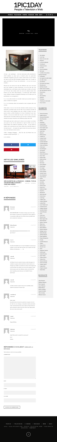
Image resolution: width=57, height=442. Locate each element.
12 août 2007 (33, 256)
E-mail (5, 388)
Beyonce (42, 133)
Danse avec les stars (44, 58)
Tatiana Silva (42, 259)
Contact (33, 427)
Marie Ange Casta (43, 218)
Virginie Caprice (43, 264)
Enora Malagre (43, 164)
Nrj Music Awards (43, 87)
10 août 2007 (33, 206)
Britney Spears (43, 134)
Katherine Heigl (43, 189)
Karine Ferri (42, 187)
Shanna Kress (43, 245)
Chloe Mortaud (42, 280)
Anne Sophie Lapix (44, 127)
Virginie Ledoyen (43, 268)
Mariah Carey (42, 217)
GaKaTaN (21, 33)
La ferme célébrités (44, 62)
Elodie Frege (42, 157)
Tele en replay (42, 293)
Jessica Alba (42, 180)
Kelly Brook (42, 192)
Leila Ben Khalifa (43, 210)
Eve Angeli (42, 168)
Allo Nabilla (42, 55)
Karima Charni (43, 185)
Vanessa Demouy (43, 261)
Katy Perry (42, 190)
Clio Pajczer (42, 150)
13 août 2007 (33, 316)
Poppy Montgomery (44, 238)
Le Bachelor (42, 76)
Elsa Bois (42, 161)
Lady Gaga (42, 197)
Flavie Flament (43, 171)
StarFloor (42, 97)
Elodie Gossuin (43, 159)
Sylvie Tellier (43, 255)
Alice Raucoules (43, 119)
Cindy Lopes (42, 147)
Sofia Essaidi (42, 252)
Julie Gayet (42, 183)
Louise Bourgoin (43, 211)
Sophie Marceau (43, 254)
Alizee (41, 120)
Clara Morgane (43, 148)
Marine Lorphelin (42, 289)
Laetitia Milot (42, 203)
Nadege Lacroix (43, 231)
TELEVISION (17, 14)
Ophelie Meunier (43, 234)
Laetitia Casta (42, 199)
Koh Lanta (42, 71)
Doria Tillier (42, 155)
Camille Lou (42, 136)
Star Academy (43, 95)
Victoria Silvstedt (43, 262)
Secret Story (42, 92)
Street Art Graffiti (42, 291)
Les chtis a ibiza (43, 79)
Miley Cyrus (42, 224)
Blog (36, 33)
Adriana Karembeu (44, 113)
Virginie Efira (42, 266)
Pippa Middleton (43, 236)
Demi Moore (42, 152)
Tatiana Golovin (43, 257)
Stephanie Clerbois (44, 250)
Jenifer (41, 178)
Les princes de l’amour (44, 83)
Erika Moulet (42, 166)
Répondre (12, 208)
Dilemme (42, 60)
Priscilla (41, 240)
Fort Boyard (42, 64)
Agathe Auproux (43, 115)
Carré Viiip (42, 57)
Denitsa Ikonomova (44, 154)
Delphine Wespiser (42, 282)
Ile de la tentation (43, 69)
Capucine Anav (43, 140)
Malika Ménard (42, 287)
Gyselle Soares (43, 173)
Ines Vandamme (43, 175)
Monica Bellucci (43, 227)
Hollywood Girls (43, 65)
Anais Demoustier (43, 125)
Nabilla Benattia (43, 232)
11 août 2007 (33, 239)
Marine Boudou (43, 220)
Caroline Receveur (44, 143)
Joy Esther (42, 182)
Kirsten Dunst (42, 196)
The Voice (42, 99)
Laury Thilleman (42, 286)
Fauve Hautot (42, 169)
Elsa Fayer (42, 162)
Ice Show (42, 67)
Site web (6, 396)
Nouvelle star (43, 85)
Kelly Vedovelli (43, 194)
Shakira (41, 243)
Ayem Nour (42, 131)
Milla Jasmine (42, 225)
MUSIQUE (31, 14)
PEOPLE (10, 14)
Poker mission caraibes (44, 88)
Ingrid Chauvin (43, 176)
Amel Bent (42, 122)
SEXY (40, 14)
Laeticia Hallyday (43, 201)
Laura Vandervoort (44, 204)
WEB (36, 14)
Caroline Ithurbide (43, 141)
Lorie (41, 213)
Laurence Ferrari (43, 206)
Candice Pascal (43, 138)
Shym (41, 248)
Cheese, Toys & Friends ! (13, 181)
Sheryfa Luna (42, 246)
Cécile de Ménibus (44, 145)
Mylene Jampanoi (43, 229)
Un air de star (43, 102)
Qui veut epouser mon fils (45, 90)
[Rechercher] (52, 14)
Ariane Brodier (43, 129)
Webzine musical (42, 294)
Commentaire (7, 354)
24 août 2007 (33, 329)
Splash (41, 94)
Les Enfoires (42, 81)
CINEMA (24, 14)
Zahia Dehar (42, 269)
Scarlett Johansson (44, 241)
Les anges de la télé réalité (46, 78)
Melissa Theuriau (43, 222)
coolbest (19, 347)
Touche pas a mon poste (45, 101)
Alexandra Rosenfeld (44, 117)
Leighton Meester (43, 208)
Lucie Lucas (42, 215)
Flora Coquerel (42, 284)
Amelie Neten (43, 124)
